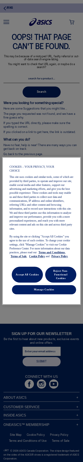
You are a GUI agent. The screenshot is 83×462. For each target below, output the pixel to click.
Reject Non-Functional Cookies (60, 274)
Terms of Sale (19, 256)
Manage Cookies (44, 289)
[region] (41, 231)
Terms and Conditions (52, 252)
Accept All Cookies (27, 274)
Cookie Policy (37, 256)
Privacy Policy (59, 256)
